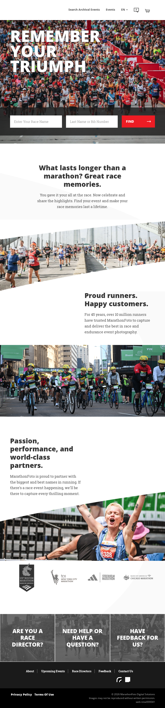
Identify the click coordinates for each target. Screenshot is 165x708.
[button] (136, 10)
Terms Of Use (44, 694)
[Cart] (147, 10)
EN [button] (123, 9)
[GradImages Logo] (30, 12)
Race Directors (81, 671)
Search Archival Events (84, 9)
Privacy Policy (21, 694)
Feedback (105, 671)
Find (130, 121)
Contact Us (126, 671)
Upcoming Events (53, 671)
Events (110, 9)
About (30, 671)
